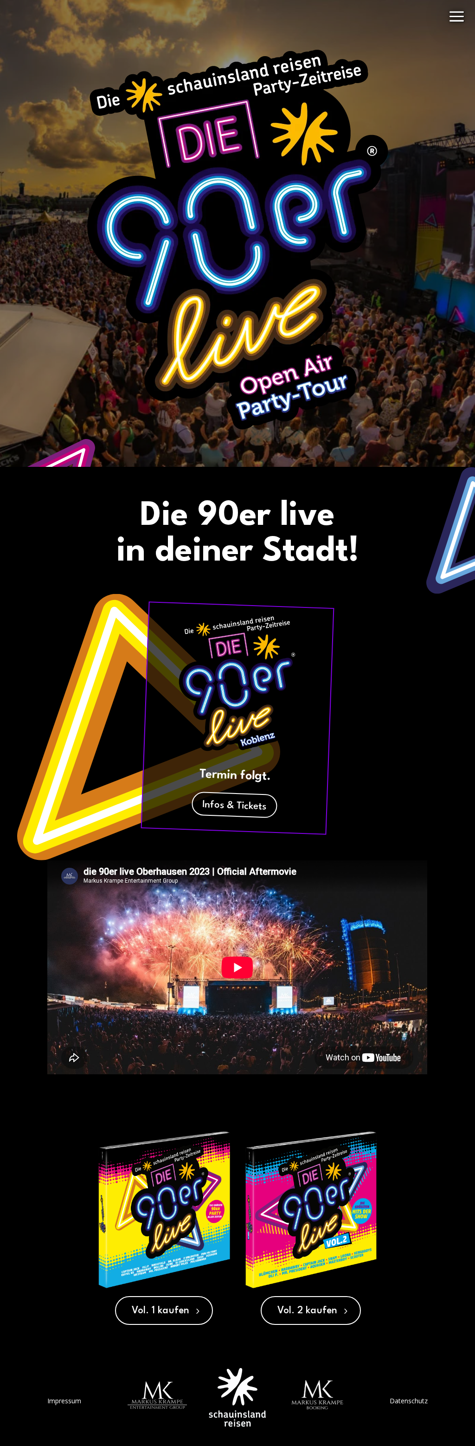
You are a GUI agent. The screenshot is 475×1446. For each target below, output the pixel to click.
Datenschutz (409, 1400)
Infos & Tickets (234, 806)
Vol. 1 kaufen (160, 1311)
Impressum (64, 1400)
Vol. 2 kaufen (307, 1311)
